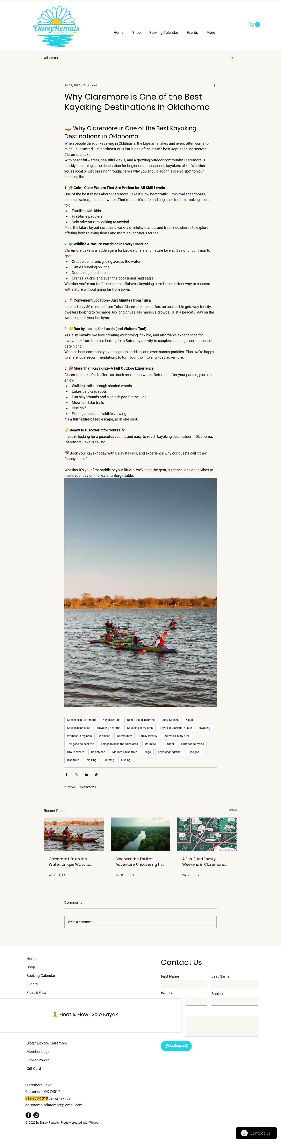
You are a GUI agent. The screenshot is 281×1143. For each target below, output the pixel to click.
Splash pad (98, 752)
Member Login (38, 1051)
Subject (217, 994)
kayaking (204, 727)
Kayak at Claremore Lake (176, 727)
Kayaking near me (108, 727)
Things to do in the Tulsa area (119, 744)
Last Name (220, 976)
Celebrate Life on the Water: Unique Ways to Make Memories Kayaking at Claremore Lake (72, 861)
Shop (31, 967)
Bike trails (73, 760)
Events (32, 984)
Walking (91, 760)
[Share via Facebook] (66, 774)
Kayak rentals (111, 719)
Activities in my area (177, 736)
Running (108, 760)
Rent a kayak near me (140, 719)
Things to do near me (80, 744)
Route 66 (151, 744)
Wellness (104, 736)
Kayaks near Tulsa (78, 727)
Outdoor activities (192, 744)
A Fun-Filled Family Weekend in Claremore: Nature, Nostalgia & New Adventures (204, 861)
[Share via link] (97, 774)
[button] (255, 24)
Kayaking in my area (140, 727)
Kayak (190, 719)
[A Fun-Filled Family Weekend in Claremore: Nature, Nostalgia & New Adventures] (207, 834)
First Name (170, 976)
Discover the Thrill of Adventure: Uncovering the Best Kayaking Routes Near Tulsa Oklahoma (140, 861)
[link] (85, 1014)
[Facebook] (28, 1115)
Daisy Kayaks (170, 719)
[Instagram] (36, 1115)
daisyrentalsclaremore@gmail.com (53, 1105)
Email (165, 994)
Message (168, 1011)
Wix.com (95, 1122)
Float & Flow (36, 992)
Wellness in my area (79, 736)
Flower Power (38, 1060)
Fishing (125, 760)
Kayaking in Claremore (81, 719)
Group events (75, 752)
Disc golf (193, 752)
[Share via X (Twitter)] (76, 774)
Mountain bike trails (124, 752)
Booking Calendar (41, 975)
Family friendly (148, 736)
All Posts (51, 58)
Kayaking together (169, 752)
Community (124, 736)
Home (32, 958)
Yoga (147, 752)
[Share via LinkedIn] (86, 774)
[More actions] (214, 85)
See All (233, 810)
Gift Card (34, 1068)
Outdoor (169, 744)
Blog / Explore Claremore (47, 1043)
